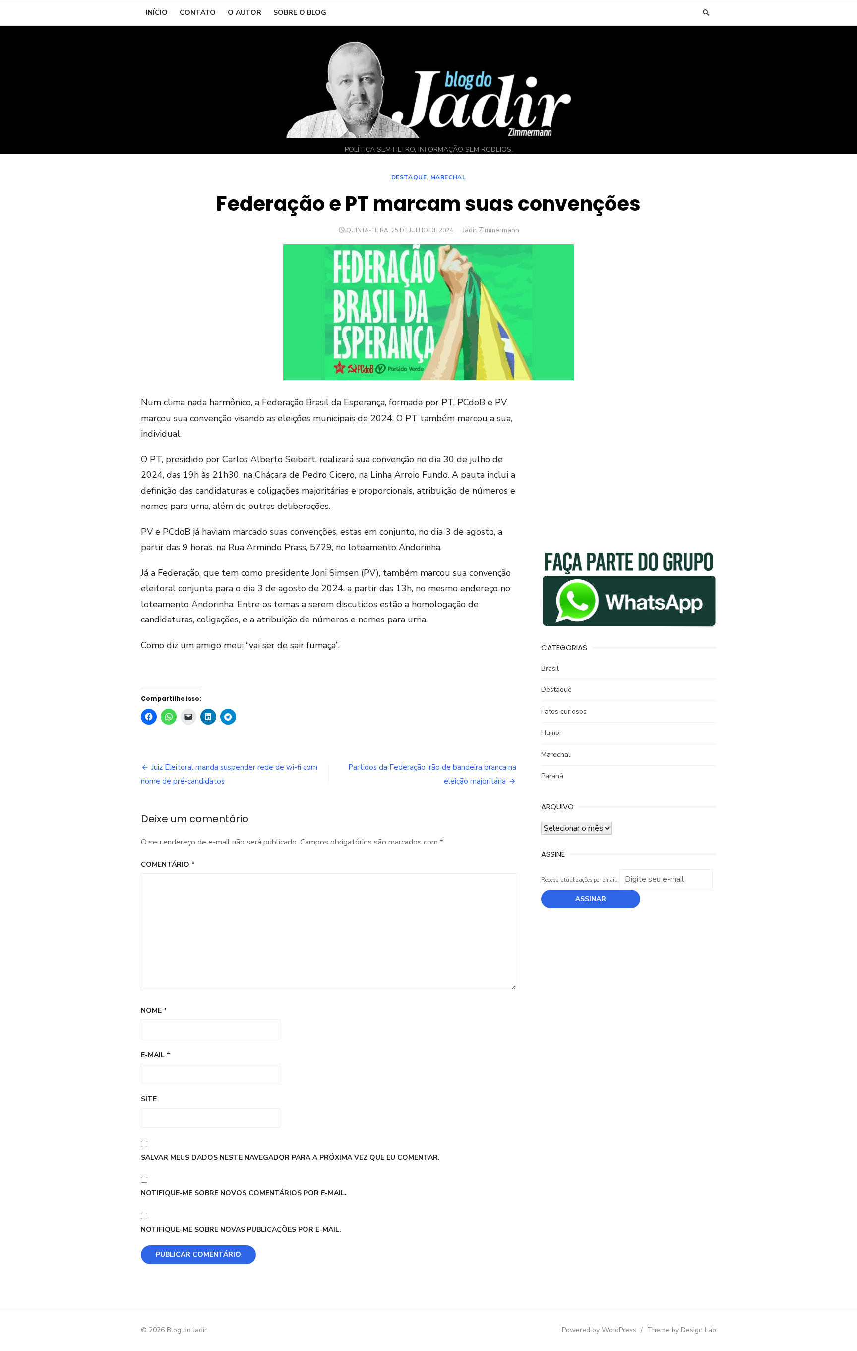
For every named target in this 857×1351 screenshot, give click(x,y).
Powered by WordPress (599, 1330)
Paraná (552, 776)
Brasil (550, 668)
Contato (198, 12)
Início (157, 12)
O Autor (244, 12)
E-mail (155, 1055)
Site (149, 1099)
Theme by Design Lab (681, 1330)
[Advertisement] (628, 464)
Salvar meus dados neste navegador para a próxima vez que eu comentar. (290, 1157)
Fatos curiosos (564, 711)
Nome (154, 1010)
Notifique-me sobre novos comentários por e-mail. (244, 1193)
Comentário (168, 864)
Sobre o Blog (299, 12)
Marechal (448, 177)
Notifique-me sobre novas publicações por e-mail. (241, 1229)
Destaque (409, 177)
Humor (551, 732)
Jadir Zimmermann (491, 230)
